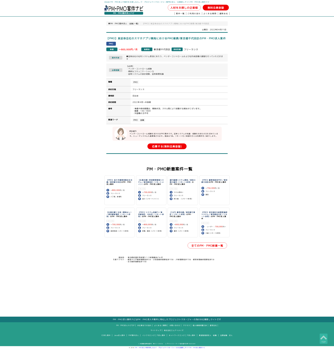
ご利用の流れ (194, 13)
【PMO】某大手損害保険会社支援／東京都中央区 (119, 181)
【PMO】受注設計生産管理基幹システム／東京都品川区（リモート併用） (214, 214)
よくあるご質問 (160, 325)
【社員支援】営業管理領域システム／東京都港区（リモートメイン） (151, 182)
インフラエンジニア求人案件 (153, 335)
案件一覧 (180, 13)
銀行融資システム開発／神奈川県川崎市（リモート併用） (183, 181)
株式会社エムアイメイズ (174, 330)
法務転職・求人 (226, 335)
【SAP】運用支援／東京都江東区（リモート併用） (182, 213)
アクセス (186, 325)
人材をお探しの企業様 (184, 7)
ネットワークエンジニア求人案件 (182, 335)
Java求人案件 (119, 335)
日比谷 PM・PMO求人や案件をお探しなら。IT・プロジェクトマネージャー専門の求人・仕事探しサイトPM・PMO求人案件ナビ (156, 2)
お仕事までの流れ (144, 325)
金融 (142, 120)
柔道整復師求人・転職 (208, 335)
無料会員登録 (216, 7)
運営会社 (223, 13)
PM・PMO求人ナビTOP (125, 325)
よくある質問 (210, 13)
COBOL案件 (106, 335)
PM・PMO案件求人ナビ (123, 13)
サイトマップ (156, 330)
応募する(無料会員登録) (167, 146)
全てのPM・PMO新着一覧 (207, 245)
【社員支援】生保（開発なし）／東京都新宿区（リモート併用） (119, 214)
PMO (135, 82)
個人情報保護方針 (200, 325)
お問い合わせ (174, 325)
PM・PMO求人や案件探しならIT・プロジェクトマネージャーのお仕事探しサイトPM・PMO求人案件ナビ (170, 347)
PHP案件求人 (134, 335)
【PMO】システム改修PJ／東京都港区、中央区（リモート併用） (151, 214)
